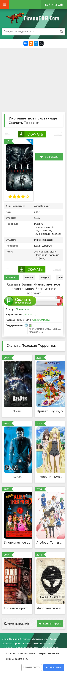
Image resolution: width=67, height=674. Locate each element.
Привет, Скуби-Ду (50, 411)
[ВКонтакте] (25, 43)
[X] (41, 43)
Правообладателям (26, 648)
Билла (17, 477)
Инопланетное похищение (49, 608)
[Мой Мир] (36, 43)
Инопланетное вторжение (17, 542)
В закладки (51, 156)
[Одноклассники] (31, 43)
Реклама (7, 648)
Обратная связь (50, 648)
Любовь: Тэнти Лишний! (49, 542)
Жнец (17, 411)
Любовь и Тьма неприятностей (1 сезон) (49, 477)
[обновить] (29, 314)
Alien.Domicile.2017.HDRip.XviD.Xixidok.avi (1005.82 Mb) (44, 330)
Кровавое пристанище (17, 608)
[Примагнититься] (59, 304)
